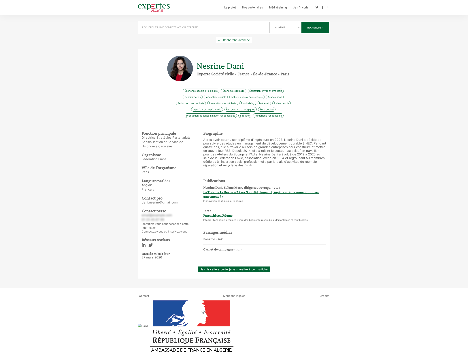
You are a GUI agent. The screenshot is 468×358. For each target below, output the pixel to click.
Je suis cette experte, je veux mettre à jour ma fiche (234, 269)
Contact (144, 296)
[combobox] (204, 27)
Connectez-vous (152, 231)
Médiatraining (278, 7)
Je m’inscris (300, 7)
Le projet (230, 7)
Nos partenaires (252, 7)
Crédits (324, 296)
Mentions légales (234, 296)
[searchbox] (203, 27)
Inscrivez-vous (177, 231)
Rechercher (315, 27)
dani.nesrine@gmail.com (160, 202)
